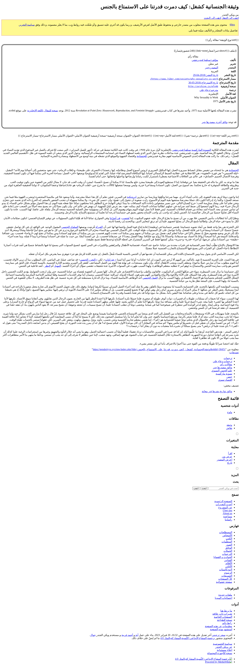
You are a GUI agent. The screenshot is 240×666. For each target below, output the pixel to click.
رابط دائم (227, 623)
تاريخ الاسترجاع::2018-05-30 (203, 82)
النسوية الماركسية (201, 149)
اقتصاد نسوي (225, 379)
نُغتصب (125, 218)
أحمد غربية (127, 635)
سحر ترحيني (218, 635)
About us (227, 513)
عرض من (227, 456)
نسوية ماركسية (224, 373)
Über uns (227, 510)
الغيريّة (99, 227)
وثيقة (229, 425)
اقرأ (230, 453)
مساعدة (227, 516)
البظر (47, 265)
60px (232, 24)
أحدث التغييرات (224, 504)
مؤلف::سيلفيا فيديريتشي (205, 60)
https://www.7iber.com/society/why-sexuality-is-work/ (184, 79)
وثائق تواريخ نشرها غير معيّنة (217, 391)
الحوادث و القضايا (223, 557)
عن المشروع (225, 507)
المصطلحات (225, 532)
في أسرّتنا (115, 218)
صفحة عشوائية (224, 582)
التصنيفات (226, 575)
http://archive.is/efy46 (203, 86)
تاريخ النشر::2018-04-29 (205, 75)
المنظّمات (227, 541)
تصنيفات (234, 352)
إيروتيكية (131, 197)
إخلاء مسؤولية (224, 650)
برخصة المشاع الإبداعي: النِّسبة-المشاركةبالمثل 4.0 (187, 638)
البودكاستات (225, 569)
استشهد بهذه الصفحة (221, 629)
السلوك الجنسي (69, 227)
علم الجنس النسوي (221, 370)
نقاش (229, 428)
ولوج (229, 412)
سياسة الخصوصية (222, 643)
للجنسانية (142, 156)
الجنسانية (234, 170)
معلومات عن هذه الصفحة (218, 626)
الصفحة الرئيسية (223, 501)
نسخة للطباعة (224, 620)
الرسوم (228, 572)
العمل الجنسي (150, 277)
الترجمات (227, 554)
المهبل (57, 265)
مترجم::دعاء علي (209, 90)
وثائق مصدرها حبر (222, 367)
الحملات (228, 551)
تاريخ (229, 462)
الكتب (229, 538)
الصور (229, 544)
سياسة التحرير (27, 24)
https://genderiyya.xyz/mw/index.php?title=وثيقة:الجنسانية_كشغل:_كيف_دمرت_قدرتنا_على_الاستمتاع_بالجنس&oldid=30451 (159, 349)
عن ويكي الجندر (223, 647)
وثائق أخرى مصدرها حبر (215, 122)
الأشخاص (227, 535)
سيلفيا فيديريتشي (181, 149)
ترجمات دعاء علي (222, 361)
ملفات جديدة (225, 594)
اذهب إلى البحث (212, 17)
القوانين (228, 560)
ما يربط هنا (226, 610)
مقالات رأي (226, 364)
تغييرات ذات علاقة (222, 613)
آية (136, 635)
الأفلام (228, 563)
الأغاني (228, 566)
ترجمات (228, 358)
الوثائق (228, 547)
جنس (229, 376)
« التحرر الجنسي (88, 259)
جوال (93, 635)
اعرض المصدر (224, 459)
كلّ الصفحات (225, 578)
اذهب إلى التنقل (230, 17)
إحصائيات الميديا (223, 598)
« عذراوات (110, 259)
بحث (236, 481)
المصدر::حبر (211, 67)
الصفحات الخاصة (223, 617)
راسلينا (228, 519)
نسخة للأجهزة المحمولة (219, 653)
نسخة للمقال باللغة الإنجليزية (42, 110)
